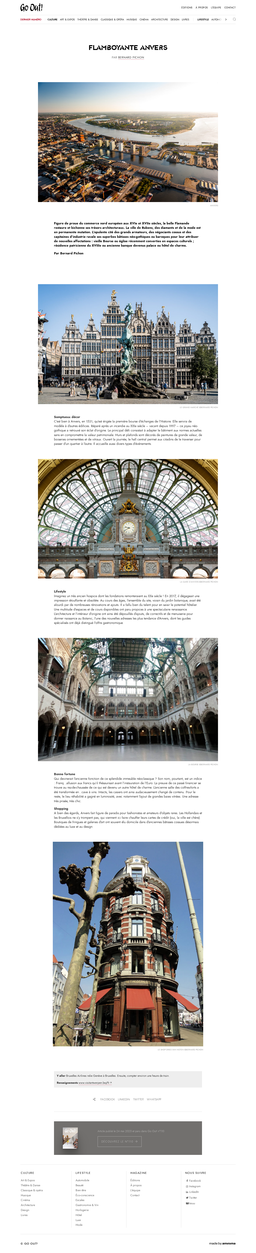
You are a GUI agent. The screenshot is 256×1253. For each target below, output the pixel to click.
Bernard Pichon (131, 57)
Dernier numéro (30, 19)
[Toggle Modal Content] (231, 19)
